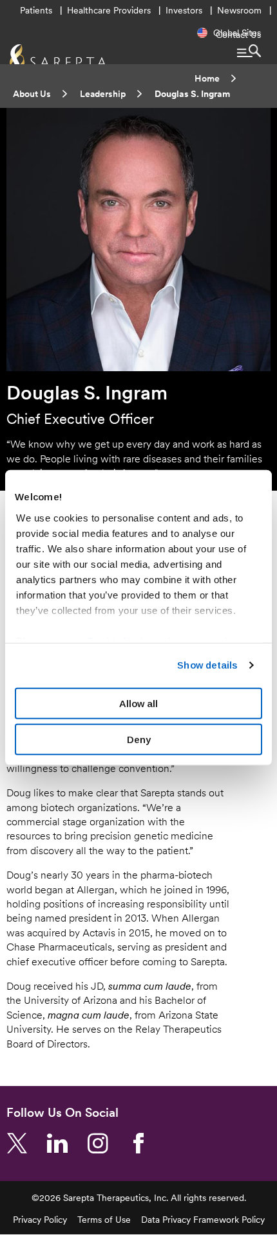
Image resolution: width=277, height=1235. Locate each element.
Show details (207, 665)
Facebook (143, 1144)
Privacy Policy (40, 1219)
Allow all (138, 702)
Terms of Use (104, 1219)
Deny (139, 739)
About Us (32, 94)
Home (207, 78)
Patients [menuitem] (36, 10)
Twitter (21, 1144)
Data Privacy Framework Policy (203, 1219)
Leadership (103, 94)
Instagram (103, 1144)
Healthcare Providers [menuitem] (109, 10)
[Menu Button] (249, 50)
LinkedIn (62, 1144)
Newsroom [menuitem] (239, 10)
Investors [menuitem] (184, 10)
